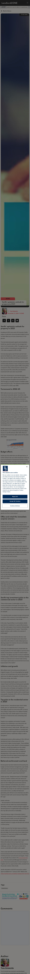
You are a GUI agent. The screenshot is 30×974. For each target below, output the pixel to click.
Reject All (15, 496)
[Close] (27, 467)
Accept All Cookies (15, 501)
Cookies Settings (15, 505)
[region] (15, 487)
